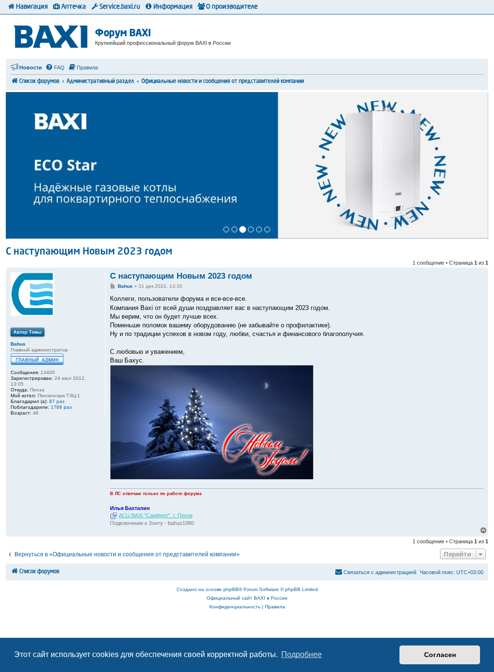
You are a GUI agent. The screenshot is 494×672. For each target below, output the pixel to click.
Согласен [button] (440, 655)
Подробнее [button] (301, 654)
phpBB (231, 589)
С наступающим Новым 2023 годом (89, 252)
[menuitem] (55, 67)
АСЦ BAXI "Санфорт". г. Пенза (155, 515)
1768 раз (61, 407)
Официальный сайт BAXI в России (247, 598)
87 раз (57, 401)
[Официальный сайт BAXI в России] (51, 35)
